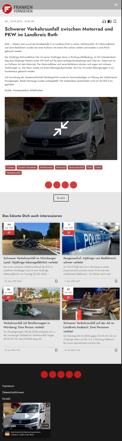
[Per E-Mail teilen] (73, 185)
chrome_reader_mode (109, 21)
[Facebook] (44, 374)
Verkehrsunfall (14, 172)
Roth (89, 167)
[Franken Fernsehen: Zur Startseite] (17, 9)
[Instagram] (52, 374)
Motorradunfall (76, 167)
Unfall (98, 167)
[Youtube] (61, 374)
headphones (104, 21)
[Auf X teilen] (56, 185)
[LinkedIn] (69, 374)
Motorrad (60, 167)
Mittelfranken (46, 167)
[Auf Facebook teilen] (48, 185)
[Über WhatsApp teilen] (65, 185)
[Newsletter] (77, 374)
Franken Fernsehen (27, 167)
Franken (10, 167)
